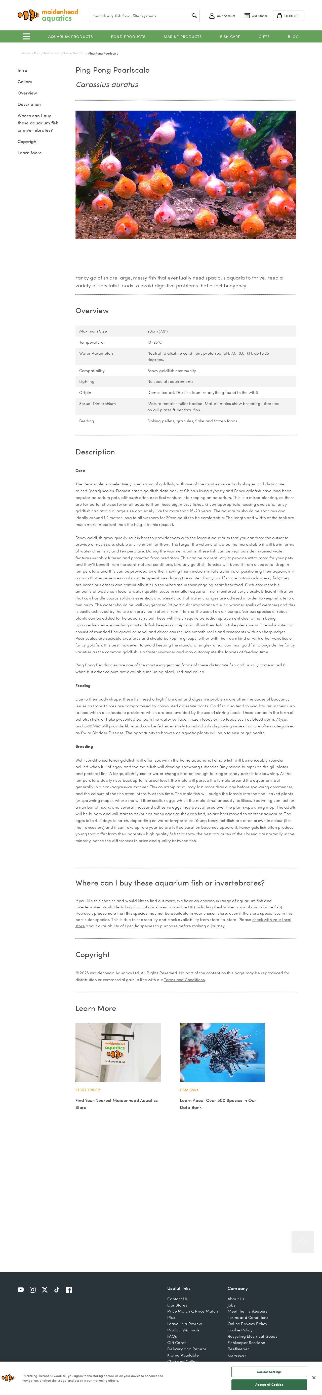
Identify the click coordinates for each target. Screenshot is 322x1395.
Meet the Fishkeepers (248, 1311)
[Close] (313, 1377)
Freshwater (52, 53)
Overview (27, 93)
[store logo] (48, 15)
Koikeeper (237, 1355)
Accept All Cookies (269, 1384)
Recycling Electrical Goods (252, 1336)
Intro (22, 70)
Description (29, 104)
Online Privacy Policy (247, 1323)
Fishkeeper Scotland (246, 1342)
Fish (37, 53)
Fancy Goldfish (74, 53)
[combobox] (144, 16)
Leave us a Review (184, 1323)
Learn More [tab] (95, 1008)
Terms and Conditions (184, 979)
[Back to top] (303, 1242)
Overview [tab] (92, 310)
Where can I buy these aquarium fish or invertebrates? (38, 123)
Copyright (28, 141)
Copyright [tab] (92, 954)
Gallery (25, 81)
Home (26, 53)
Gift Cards (176, 1342)
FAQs (172, 1336)
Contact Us (177, 1298)
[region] (161, 1378)
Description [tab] (95, 451)
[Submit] (194, 16)
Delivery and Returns (187, 1348)
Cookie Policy (240, 1329)
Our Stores (177, 1305)
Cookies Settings (269, 1371)
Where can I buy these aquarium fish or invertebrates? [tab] (170, 882)
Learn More (30, 153)
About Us (236, 1298)
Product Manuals (183, 1329)
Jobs (231, 1305)
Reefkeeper (238, 1348)
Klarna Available (183, 1355)
